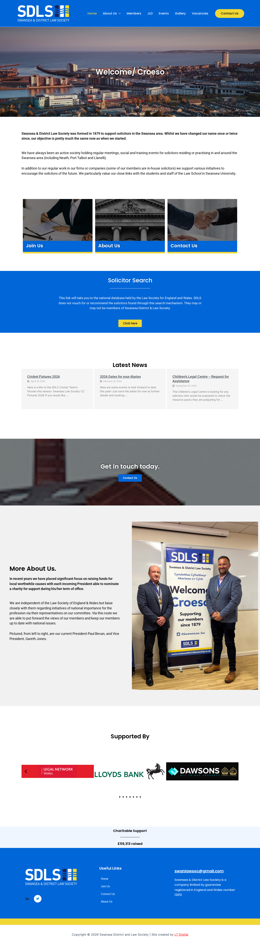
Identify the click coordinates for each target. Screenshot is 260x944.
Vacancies (200, 13)
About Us (110, 13)
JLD (150, 13)
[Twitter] (37, 899)
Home (92, 13)
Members (134, 13)
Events (164, 13)
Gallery (180, 13)
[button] (119, 13)
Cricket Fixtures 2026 (43, 377)
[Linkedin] (27, 899)
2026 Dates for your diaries (120, 377)
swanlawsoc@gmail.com (199, 871)
